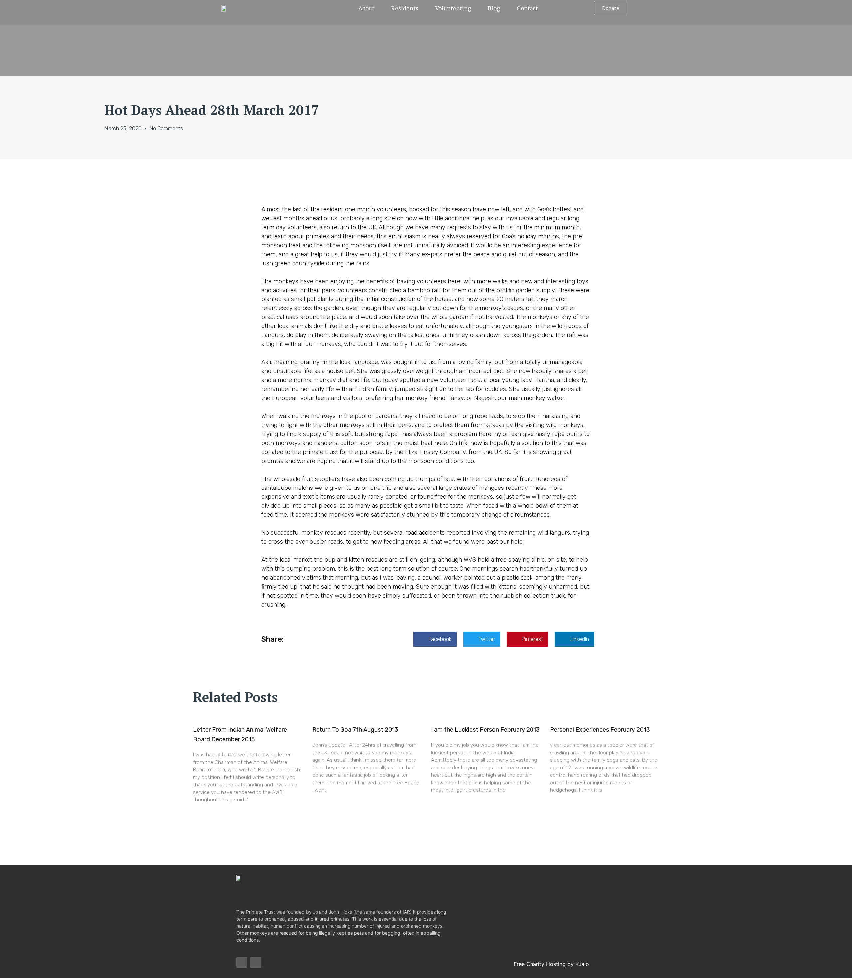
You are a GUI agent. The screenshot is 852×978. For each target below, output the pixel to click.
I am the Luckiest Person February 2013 (485, 729)
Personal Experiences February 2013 (600, 729)
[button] (610, 8)
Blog (494, 8)
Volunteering (453, 8)
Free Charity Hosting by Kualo (551, 964)
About (366, 8)
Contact (527, 8)
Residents (404, 8)
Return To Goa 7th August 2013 (355, 729)
